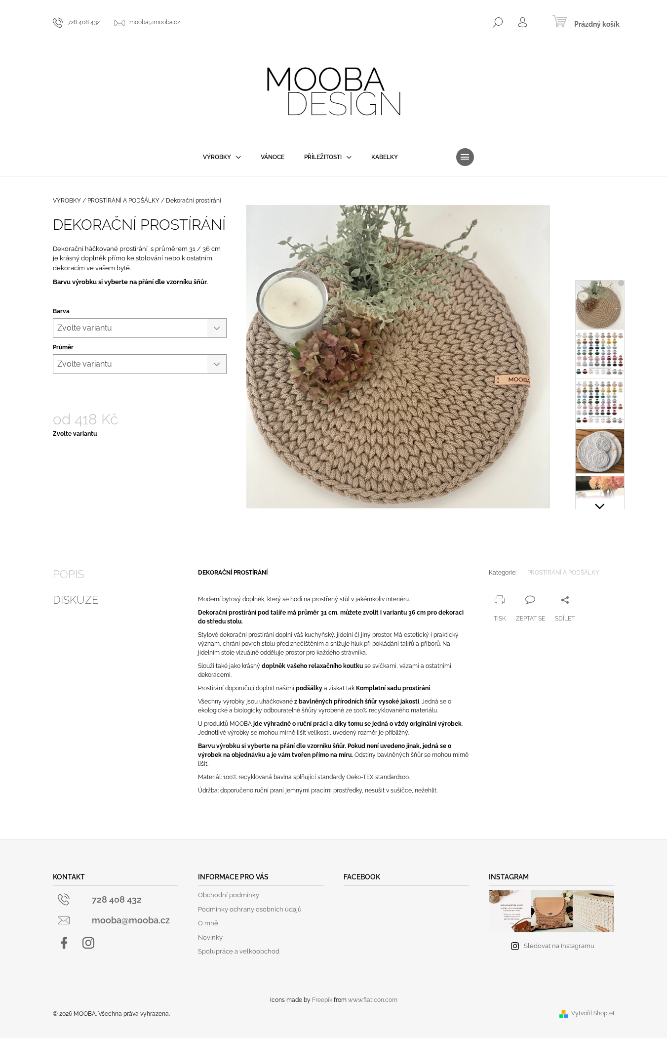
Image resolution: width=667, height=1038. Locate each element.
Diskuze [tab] (75, 600)
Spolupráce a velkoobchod (238, 951)
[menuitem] (222, 157)
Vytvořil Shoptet (593, 1013)
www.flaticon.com (372, 999)
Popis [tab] (68, 574)
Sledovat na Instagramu (559, 946)
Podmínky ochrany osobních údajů (250, 909)
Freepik (322, 999)
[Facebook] (64, 943)
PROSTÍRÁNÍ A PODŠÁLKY (563, 572)
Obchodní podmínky (228, 895)
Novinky (210, 937)
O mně (208, 923)
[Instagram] (88, 943)
